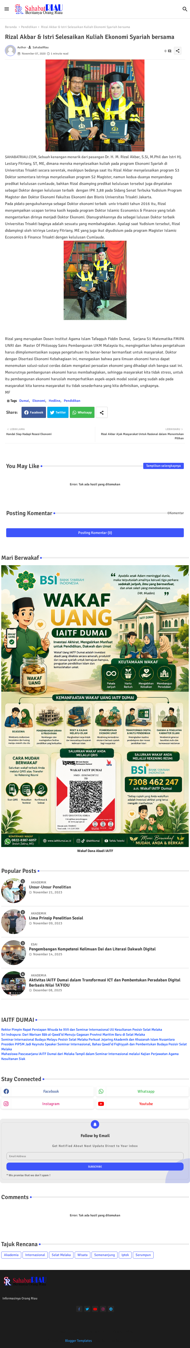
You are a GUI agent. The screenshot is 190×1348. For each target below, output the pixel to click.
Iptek (125, 1255)
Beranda (11, 27)
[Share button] (102, 412)
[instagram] (103, 1309)
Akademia (11, 1255)
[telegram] (111, 1309)
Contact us (96, 1331)
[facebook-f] (79, 1309)
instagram (51, 1103)
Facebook (36, 412)
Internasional (35, 1255)
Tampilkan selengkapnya (163, 466)
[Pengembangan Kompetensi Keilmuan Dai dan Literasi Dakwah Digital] (13, 952)
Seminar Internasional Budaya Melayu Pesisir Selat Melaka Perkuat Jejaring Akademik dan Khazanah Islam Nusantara (88, 1039)
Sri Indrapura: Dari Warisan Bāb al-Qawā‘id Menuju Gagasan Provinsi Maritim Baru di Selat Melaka (73, 1034)
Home (62, 1331)
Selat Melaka (61, 1255)
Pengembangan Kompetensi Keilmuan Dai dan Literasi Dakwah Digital (92, 949)
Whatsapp (85, 412)
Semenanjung (104, 1255)
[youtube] (95, 1309)
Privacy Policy (122, 1331)
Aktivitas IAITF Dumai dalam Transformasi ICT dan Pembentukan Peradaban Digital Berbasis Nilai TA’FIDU (104, 983)
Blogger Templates (78, 1341)
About (77, 1331)
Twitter (61, 412)
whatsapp (146, 1091)
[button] (185, 9)
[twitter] (87, 1309)
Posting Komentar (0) (95, 532)
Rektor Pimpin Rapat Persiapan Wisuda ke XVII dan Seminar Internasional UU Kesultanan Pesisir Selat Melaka (81, 1029)
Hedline (54, 401)
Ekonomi (38, 401)
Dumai (24, 401)
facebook (51, 1091)
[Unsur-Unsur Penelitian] (13, 890)
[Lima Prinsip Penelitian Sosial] (13, 921)
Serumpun (143, 1255)
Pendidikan (29, 27)
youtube (146, 1103)
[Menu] (6, 9)
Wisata (82, 1255)
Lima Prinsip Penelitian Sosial (56, 918)
